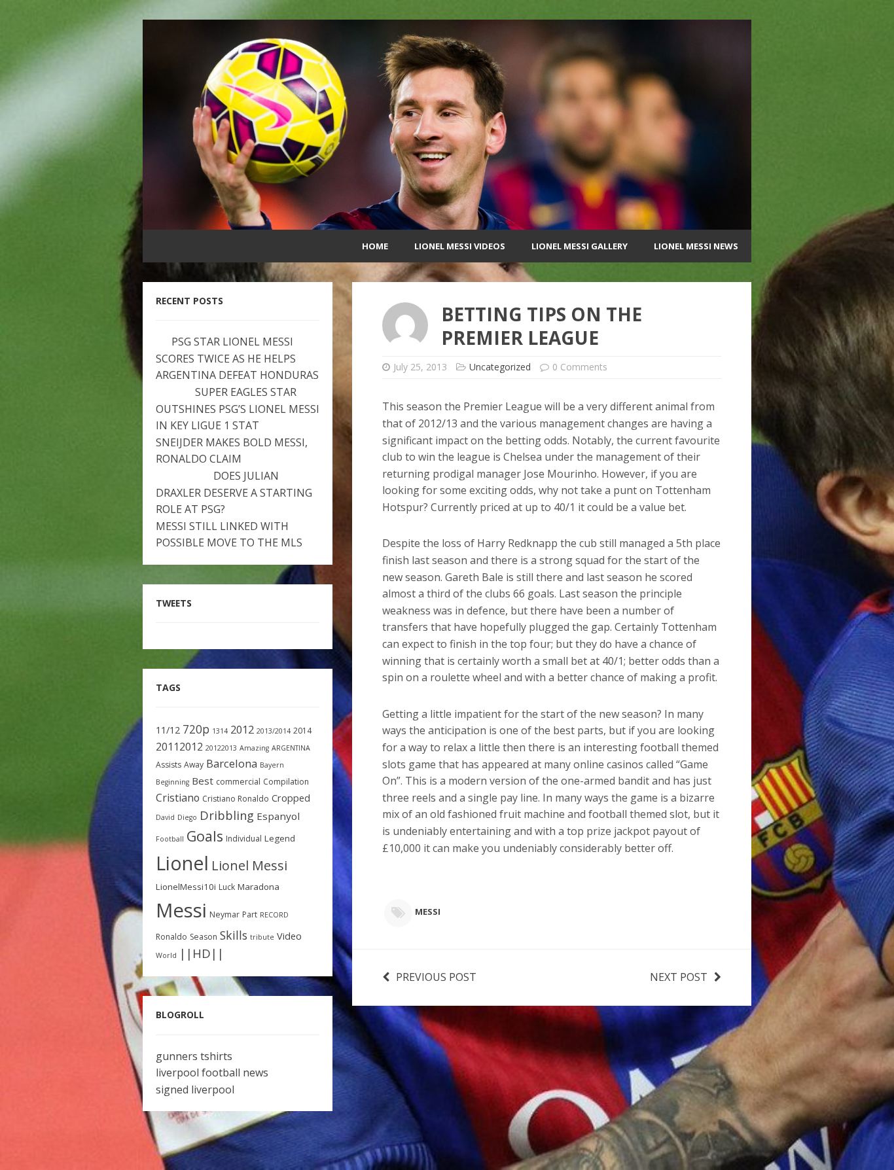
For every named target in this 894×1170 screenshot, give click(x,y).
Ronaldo (171, 936)
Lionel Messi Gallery (579, 246)
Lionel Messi (249, 865)
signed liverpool (195, 1089)
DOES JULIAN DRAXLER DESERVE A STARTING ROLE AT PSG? (234, 492)
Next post (678, 977)
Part (249, 914)
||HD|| (201, 953)
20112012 (179, 746)
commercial (238, 781)
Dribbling (227, 815)
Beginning (172, 782)
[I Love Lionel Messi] (447, 221)
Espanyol (278, 816)
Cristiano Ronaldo (235, 798)
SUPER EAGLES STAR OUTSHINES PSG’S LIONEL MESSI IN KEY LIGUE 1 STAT (237, 409)
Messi (427, 911)
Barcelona (231, 763)
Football (170, 838)
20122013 (221, 748)
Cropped (291, 798)
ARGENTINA (291, 748)
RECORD (274, 914)
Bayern (272, 765)
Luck (227, 887)
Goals (205, 835)
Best (202, 780)
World (166, 955)
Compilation (286, 781)
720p (196, 729)
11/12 (168, 730)
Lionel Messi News (696, 246)
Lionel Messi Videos (459, 246)
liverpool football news (212, 1072)
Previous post (436, 977)
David (165, 817)
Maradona (258, 887)
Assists (168, 764)
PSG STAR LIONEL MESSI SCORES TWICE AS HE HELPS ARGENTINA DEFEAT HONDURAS (237, 358)
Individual (244, 838)
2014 (302, 730)
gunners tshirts (194, 1056)
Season (203, 936)
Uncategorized (500, 367)
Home (375, 246)
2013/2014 (274, 731)
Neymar (224, 914)
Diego (187, 817)
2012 (242, 729)
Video (289, 936)
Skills (233, 935)
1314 (220, 731)
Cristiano (178, 797)
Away (194, 764)
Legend (279, 838)
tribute (262, 937)
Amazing (254, 748)
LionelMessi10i (186, 887)
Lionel (182, 863)
